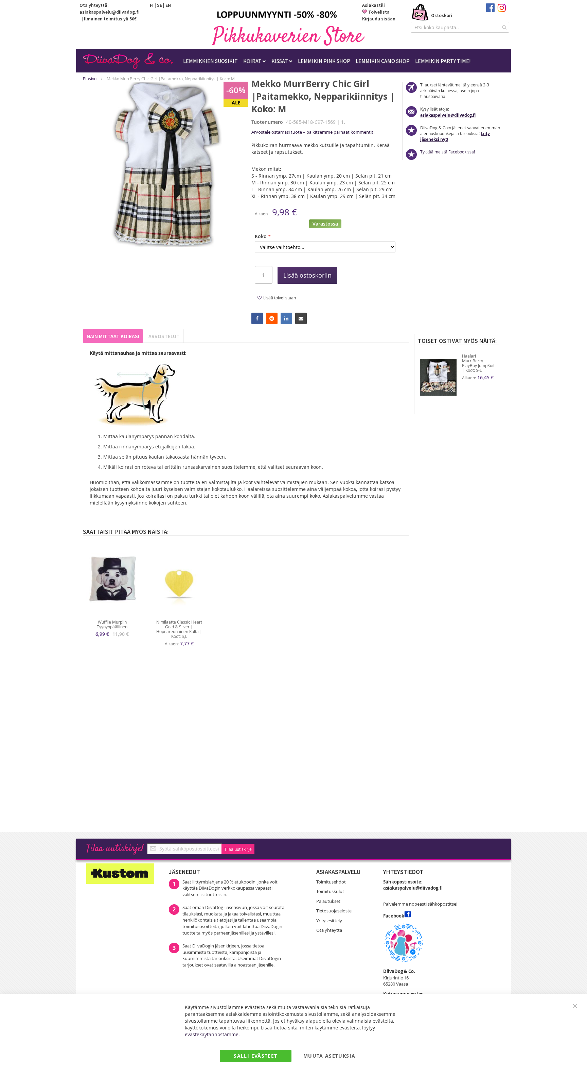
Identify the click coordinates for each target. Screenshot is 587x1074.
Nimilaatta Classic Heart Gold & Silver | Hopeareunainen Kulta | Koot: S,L (179, 629)
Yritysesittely (329, 921)
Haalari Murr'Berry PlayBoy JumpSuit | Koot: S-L (478, 363)
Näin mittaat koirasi (113, 336)
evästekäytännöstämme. (212, 1034)
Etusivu (89, 78)
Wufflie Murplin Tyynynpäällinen (112, 624)
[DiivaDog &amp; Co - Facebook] (490, 10)
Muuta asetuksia (329, 1056)
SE (159, 5)
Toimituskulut (330, 891)
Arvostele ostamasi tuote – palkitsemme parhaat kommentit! (312, 132)
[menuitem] (210, 61)
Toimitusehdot (331, 882)
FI (152, 5)
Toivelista (379, 12)
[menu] (327, 61)
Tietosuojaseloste (334, 911)
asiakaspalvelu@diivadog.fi (109, 12)
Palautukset (328, 901)
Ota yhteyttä (329, 930)
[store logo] (288, 35)
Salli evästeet (255, 1056)
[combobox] (460, 27)
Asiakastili (373, 5)
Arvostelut (164, 336)
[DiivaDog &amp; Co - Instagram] (501, 10)
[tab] (113, 336)
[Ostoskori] (420, 13)
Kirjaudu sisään (378, 19)
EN (168, 5)
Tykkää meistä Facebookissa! (447, 151)
